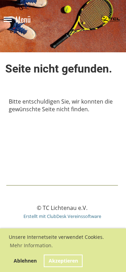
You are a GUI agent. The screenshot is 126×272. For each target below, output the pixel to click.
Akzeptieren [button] (63, 260)
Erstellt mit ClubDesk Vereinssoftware (62, 216)
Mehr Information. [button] (31, 245)
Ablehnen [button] (25, 260)
